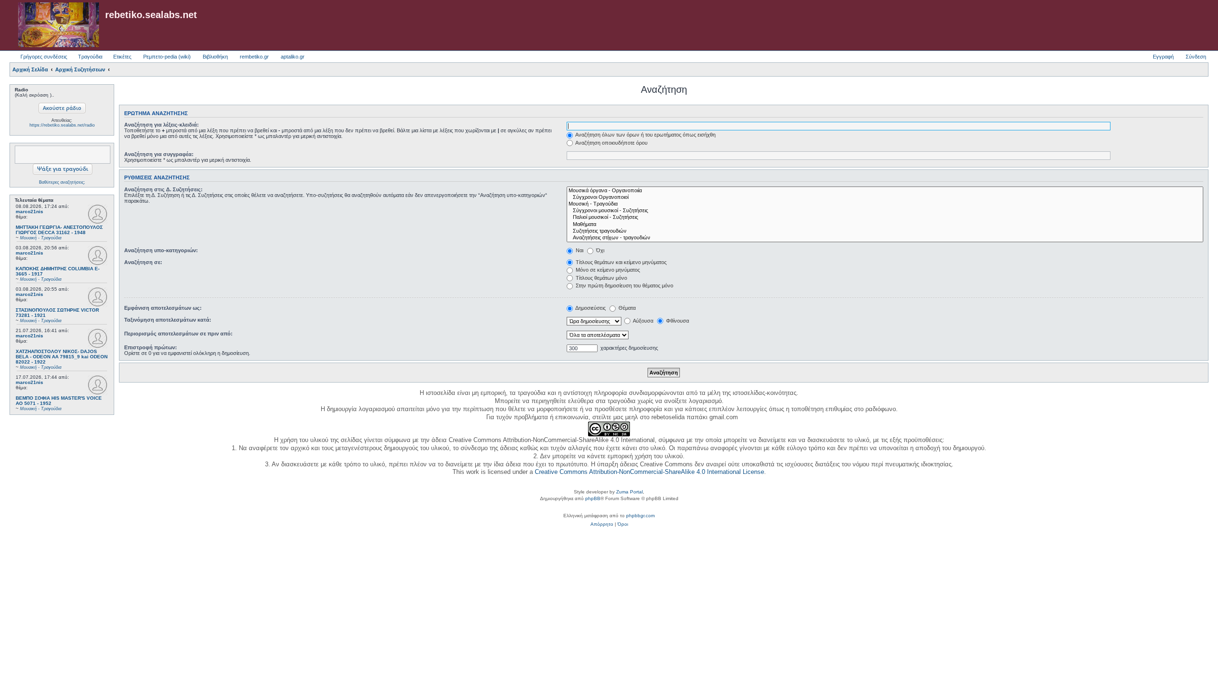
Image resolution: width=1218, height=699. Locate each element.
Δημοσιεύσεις (590, 308)
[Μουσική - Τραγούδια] (885, 204)
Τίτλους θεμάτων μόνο (600, 278)
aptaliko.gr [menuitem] (292, 56)
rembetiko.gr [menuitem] (254, 56)
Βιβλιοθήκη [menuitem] (215, 56)
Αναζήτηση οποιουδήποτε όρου (611, 143)
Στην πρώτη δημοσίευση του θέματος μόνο (623, 285)
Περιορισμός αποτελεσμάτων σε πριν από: (178, 333)
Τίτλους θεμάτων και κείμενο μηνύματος (620, 262)
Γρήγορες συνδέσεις (43, 56)
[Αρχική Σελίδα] (58, 25)
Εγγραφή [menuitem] (1163, 56)
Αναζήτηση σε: (143, 262)
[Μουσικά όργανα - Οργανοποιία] (885, 190)
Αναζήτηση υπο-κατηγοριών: (161, 250)
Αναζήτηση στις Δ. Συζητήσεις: (163, 189)
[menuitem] (601, 524)
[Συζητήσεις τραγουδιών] (885, 231)
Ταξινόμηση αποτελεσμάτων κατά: (167, 320)
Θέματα (626, 308)
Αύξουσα (642, 321)
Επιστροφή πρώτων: (150, 347)
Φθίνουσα (677, 321)
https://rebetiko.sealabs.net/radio (62, 125)
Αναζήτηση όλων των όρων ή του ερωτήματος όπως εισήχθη (645, 135)
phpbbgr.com (640, 515)
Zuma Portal (629, 491)
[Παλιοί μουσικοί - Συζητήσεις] (885, 217)
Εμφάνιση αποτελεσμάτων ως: (163, 308)
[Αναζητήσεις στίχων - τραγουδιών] (885, 238)
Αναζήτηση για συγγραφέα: (159, 154)
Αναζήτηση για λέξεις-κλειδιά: (161, 125)
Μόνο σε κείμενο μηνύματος (607, 270)
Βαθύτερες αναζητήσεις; (62, 182)
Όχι (599, 250)
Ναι (578, 250)
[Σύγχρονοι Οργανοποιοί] (885, 197)
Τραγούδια (90, 56)
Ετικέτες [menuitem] (122, 56)
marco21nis (29, 211)
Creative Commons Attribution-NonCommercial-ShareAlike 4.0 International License (649, 471)
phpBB (592, 498)
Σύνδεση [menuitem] (1196, 56)
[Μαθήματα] (885, 224)
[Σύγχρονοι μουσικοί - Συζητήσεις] (885, 210)
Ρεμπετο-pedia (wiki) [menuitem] (167, 56)
